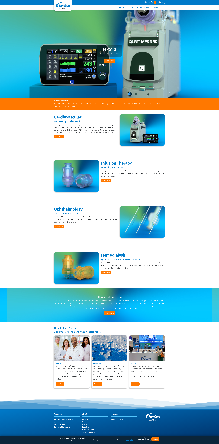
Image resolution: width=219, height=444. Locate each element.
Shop (163, 7)
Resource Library (60, 424)
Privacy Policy (115, 422)
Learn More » (59, 137)
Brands (139, 7)
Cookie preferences (65, 442)
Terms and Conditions (62, 427)
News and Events (88, 429)
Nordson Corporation (118, 419)
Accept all (155, 439)
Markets (131, 7)
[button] (146, 2)
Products (122, 7)
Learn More (109, 61)
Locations (85, 427)
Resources (147, 7)
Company (85, 422)
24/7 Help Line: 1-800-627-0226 (65, 419)
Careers (85, 419)
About (156, 7)
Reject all (141, 439)
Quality (56, 422)
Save (148, 439)
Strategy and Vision (89, 432)
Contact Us (86, 424)
